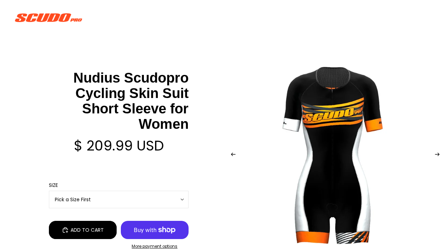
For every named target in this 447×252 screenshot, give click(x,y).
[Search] (395, 17)
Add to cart (87, 229)
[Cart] (425, 17)
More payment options (154, 246)
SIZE (53, 185)
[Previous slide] (231, 155)
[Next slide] (439, 155)
